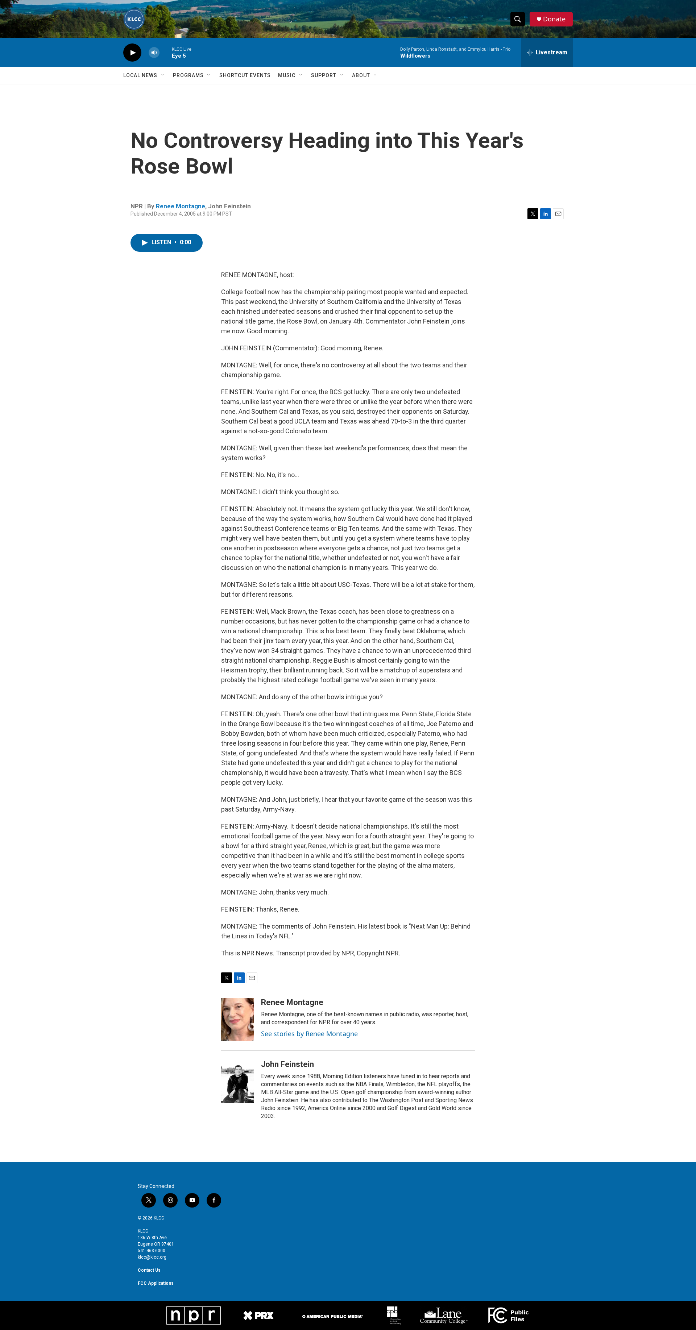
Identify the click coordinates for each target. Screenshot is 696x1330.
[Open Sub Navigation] (163, 75)
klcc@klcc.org (152, 1257)
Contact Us (149, 1270)
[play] (132, 53)
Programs (188, 75)
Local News (140, 75)
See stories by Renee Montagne (309, 1033)
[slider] (166, 52)
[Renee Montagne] (237, 1019)
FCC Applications (156, 1283)
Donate (554, 19)
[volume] (154, 53)
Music (286, 75)
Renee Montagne (180, 206)
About (361, 75)
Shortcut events (245, 75)
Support (323, 75)
